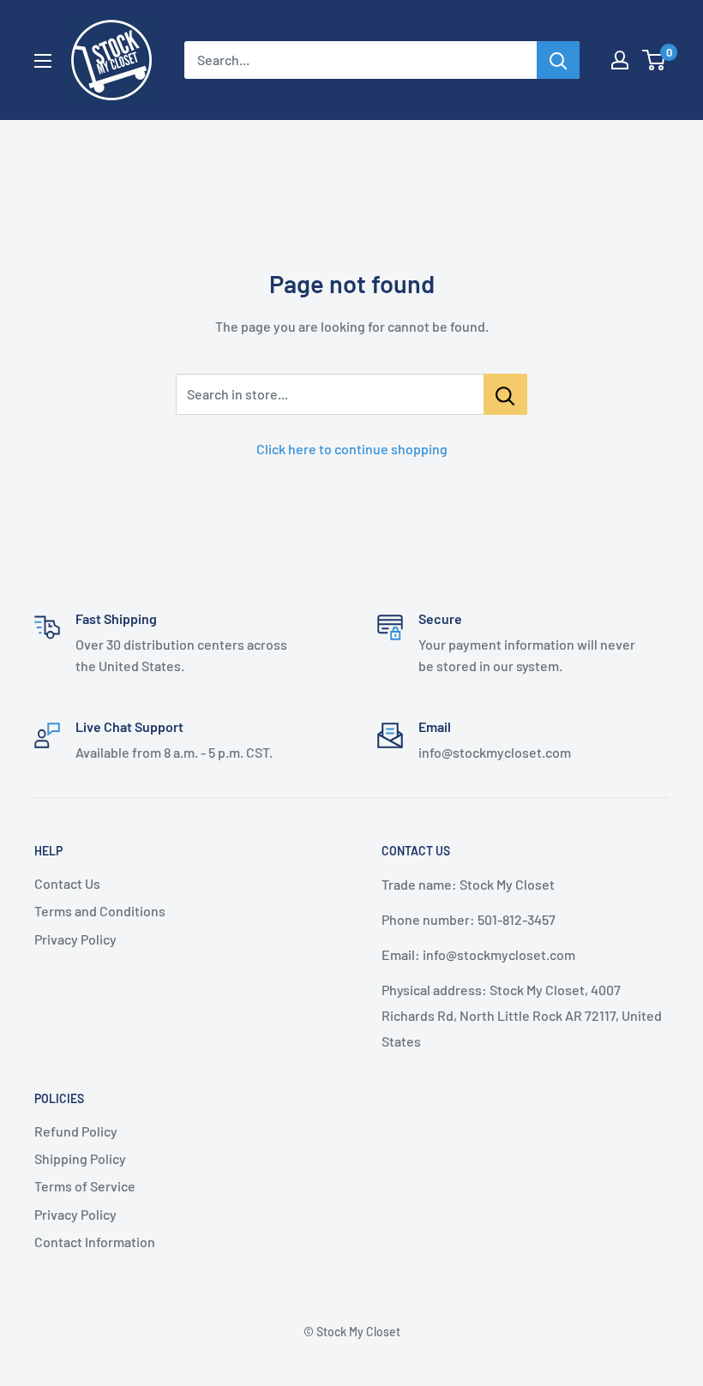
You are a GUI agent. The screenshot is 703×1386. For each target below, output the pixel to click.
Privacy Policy (75, 939)
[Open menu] (42, 61)
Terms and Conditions (99, 911)
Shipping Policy (80, 1158)
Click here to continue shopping (352, 449)
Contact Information (94, 1241)
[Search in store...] (505, 394)
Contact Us (67, 883)
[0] (654, 60)
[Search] (558, 60)
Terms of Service (84, 1186)
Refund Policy (75, 1131)
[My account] (619, 60)
